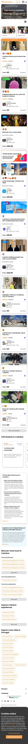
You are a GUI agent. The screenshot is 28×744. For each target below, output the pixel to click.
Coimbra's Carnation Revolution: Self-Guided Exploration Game (13, 220)
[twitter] (11, 701)
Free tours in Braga (20, 636)
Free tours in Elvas (7, 665)
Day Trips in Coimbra (8, 616)
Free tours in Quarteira (8, 679)
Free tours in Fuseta (7, 683)
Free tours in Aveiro (7, 650)
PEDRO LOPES (10, 139)
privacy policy (11, 725)
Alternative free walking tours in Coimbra (13, 568)
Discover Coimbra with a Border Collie (13, 409)
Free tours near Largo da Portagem (12, 594)
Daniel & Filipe (10, 266)
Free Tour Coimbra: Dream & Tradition (12, 371)
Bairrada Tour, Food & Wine (11, 132)
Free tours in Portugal (11, 6)
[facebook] (5, 701)
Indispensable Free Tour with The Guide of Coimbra (13, 95)
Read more (5, 521)
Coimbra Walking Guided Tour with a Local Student (12, 258)
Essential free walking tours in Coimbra (13, 560)
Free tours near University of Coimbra (12, 591)
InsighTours (9, 65)
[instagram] (2, 701)
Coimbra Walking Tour (12, 418)
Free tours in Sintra (7, 643)
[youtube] (8, 701)
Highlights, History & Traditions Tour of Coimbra (13, 295)
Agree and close (14, 737)
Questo (8, 228)
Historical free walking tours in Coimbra (13, 564)
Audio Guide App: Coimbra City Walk (13, 182)
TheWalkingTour (10, 342)
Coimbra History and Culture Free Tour (14, 57)
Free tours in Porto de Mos (9, 675)
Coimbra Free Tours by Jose (13, 304)
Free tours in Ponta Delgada (10, 654)
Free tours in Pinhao (7, 672)
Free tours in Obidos (8, 661)
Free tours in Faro (7, 636)
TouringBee (9, 190)
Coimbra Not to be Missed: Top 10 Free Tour (13, 333)
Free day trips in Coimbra (9, 580)
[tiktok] (14, 701)
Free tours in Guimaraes (9, 640)
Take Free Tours (10, 380)
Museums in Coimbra (8, 612)
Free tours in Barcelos (8, 668)
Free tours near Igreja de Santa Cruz (12, 587)
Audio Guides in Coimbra (9, 619)
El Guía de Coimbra (11, 103)
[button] (8, 31)
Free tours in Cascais (8, 658)
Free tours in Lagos (7, 647)
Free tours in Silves (20, 665)
